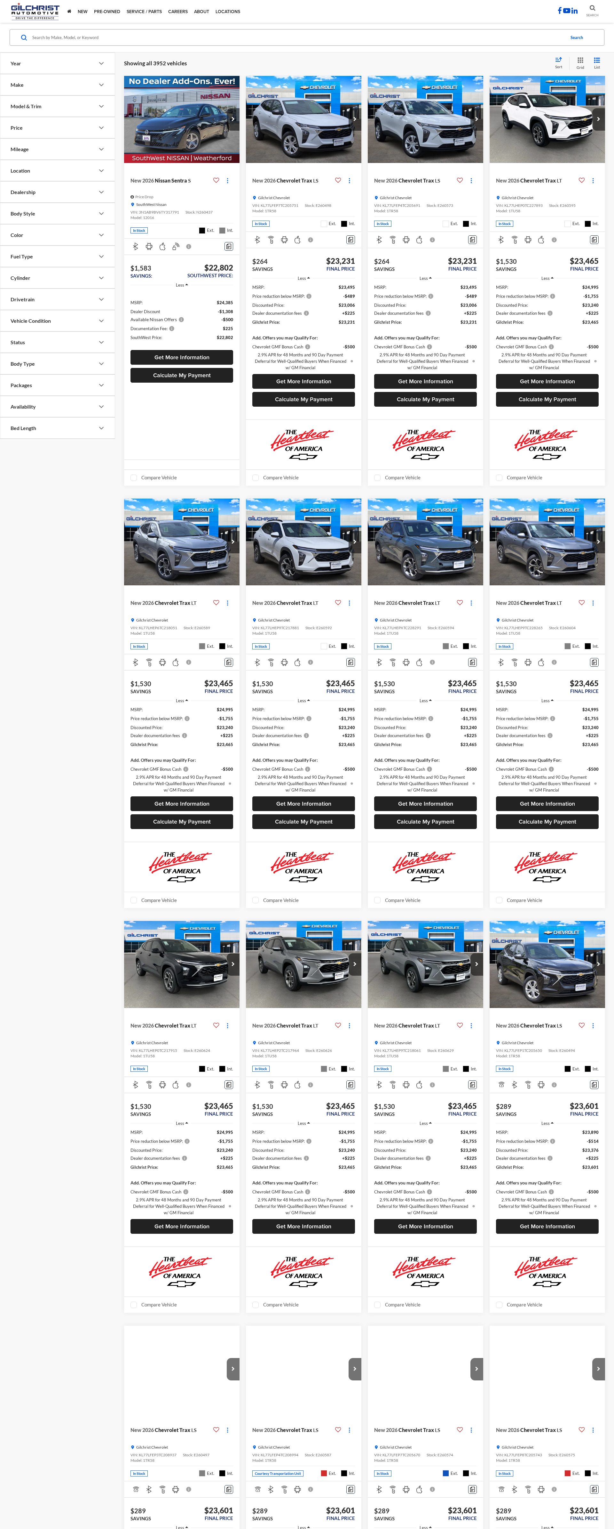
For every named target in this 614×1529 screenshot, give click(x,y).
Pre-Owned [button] (107, 11)
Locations (228, 11)
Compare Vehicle (159, 477)
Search (577, 37)
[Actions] (227, 180)
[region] (181, 319)
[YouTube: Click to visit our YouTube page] (566, 11)
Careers (178, 11)
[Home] (69, 11)
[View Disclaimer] (189, 246)
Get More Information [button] (181, 357)
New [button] (83, 11)
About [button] (201, 11)
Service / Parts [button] (144, 11)
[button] (233, 119)
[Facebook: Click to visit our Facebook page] (560, 11)
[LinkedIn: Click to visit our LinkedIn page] (574, 11)
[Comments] (228, 246)
